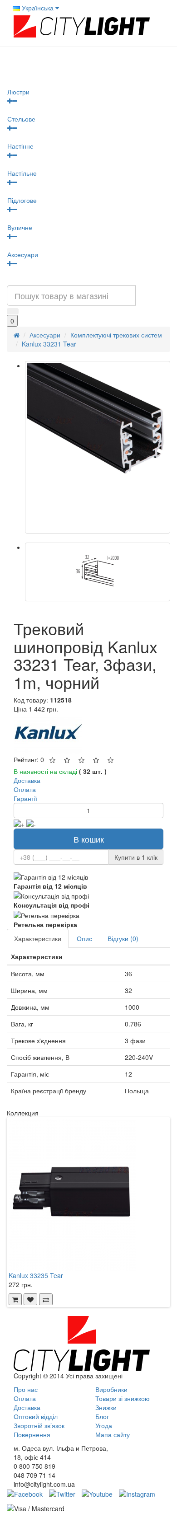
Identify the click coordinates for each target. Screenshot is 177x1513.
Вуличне (19, 227)
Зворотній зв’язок (39, 1425)
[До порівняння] (46, 1299)
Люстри (18, 91)
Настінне (20, 145)
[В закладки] (30, 1299)
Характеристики (37, 938)
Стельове (21, 118)
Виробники (111, 1389)
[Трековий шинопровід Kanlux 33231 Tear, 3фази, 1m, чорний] (97, 447)
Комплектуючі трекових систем (116, 334)
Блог (102, 1416)
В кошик (89, 839)
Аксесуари (22, 254)
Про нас (26, 1389)
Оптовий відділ (36, 1416)
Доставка (27, 1407)
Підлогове (22, 200)
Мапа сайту (112, 1434)
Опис (84, 938)
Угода (103, 1425)
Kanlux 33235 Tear (36, 1275)
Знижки (106, 1407)
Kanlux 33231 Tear (49, 343)
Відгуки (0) (123, 938)
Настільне (22, 173)
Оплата (25, 1398)
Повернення (32, 1434)
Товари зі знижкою (122, 1398)
